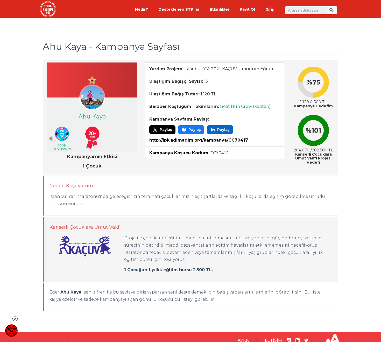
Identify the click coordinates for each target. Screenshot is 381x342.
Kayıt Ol (247, 9)
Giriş (269, 9)
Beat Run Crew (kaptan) (245, 106)
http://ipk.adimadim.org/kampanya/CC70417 (198, 140)
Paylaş (166, 129)
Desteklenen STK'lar (178, 9)
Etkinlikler (219, 9)
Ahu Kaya (92, 116)
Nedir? (141, 9)
